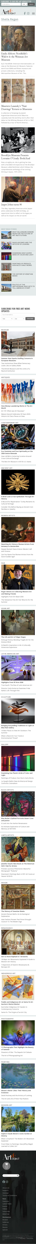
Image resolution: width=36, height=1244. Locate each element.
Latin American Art (10, 654)
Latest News (7, 1204)
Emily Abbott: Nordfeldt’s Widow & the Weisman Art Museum (14, 56)
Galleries (6, 1222)
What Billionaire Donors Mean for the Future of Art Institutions (23, 233)
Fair (3, 563)
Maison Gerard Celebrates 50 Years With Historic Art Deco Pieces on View (15, 415)
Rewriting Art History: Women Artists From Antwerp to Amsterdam (17, 545)
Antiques (5, 377)
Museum (5, 330)
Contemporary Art (10, 423)
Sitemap (6, 1193)
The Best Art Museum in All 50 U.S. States (16, 462)
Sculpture (6, 697)
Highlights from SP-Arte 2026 (12, 682)
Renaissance (7, 928)
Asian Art (5, 608)
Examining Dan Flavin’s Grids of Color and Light (22, 254)
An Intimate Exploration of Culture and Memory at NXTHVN (15, 828)
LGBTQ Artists (7, 835)
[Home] (8, 12)
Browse (5, 1220)
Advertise (6, 1214)
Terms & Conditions (10, 1195)
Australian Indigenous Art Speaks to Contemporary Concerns (14, 1008)
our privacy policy (6, 1236)
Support (6, 1190)
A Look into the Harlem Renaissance (14, 823)
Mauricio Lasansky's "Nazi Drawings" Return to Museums (16, 107)
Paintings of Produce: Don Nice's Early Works (22, 264)
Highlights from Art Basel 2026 (12, 597)
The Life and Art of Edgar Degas (13, 637)
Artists (5, 1225)
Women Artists (8, 515)
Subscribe (30, 318)
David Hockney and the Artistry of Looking (22, 243)
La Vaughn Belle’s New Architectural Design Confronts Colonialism (17, 782)
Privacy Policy (22, 1238)
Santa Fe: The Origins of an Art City (14, 1012)
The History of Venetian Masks (22, 275)
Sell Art (5, 1230)
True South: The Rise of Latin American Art (16, 685)
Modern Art (6, 1105)
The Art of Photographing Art (12, 1055)
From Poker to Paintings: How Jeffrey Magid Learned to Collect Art (17, 1145)
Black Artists (7, 790)
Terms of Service (30, 1238)
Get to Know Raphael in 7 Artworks (14, 957)
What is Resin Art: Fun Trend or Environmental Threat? (12, 737)
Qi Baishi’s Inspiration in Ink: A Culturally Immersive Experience (15, 646)
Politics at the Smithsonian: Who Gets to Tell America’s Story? (23, 286)
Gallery (4, 744)
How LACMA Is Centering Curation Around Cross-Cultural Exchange (16, 457)
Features (6, 1201)
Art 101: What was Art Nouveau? (12, 411)
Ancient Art (6, 468)
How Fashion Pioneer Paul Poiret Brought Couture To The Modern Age (16, 920)
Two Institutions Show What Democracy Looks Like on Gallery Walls (15, 364)
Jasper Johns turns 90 (11, 204)
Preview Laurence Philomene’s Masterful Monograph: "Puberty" (15, 870)
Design (4, 883)
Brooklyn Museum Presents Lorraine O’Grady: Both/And (15, 157)
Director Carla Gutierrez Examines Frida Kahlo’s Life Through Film (15, 689)
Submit (31, 4)
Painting (5, 1062)
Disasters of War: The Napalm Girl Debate (16, 1052)
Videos (5, 1209)
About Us (6, 1188)
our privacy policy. (19, 1237)
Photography (7, 1019)
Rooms (5, 1227)
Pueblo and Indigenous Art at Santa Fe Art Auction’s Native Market (17, 1003)
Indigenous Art (8, 973)
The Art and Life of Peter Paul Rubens (14, 1099)
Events (5, 1206)
